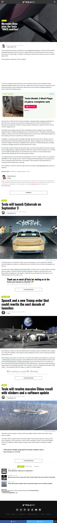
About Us (14, 514)
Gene (8, 313)
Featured (13, 171)
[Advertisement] (28, 72)
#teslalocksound (5, 491)
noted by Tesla (7, 157)
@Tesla (27, 279)
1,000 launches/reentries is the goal (11, 359)
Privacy (48, 514)
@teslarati (4, 489)
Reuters (9, 127)
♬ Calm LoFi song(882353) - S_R (9, 492)
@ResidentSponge (5, 185)
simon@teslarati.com (35, 184)
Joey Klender (10, 213)
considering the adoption (33, 50)
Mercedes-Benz (21, 171)
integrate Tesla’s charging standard (40, 121)
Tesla (28, 171)
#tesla (31, 490)
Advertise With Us (33, 514)
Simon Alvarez (10, 47)
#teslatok (36, 490)
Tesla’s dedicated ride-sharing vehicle (20, 269)
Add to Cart (31, 106)
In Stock (52, 93)
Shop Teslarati (9, 94)
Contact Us (22, 514)
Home (8, 514)
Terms (43, 514)
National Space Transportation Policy (19, 361)
